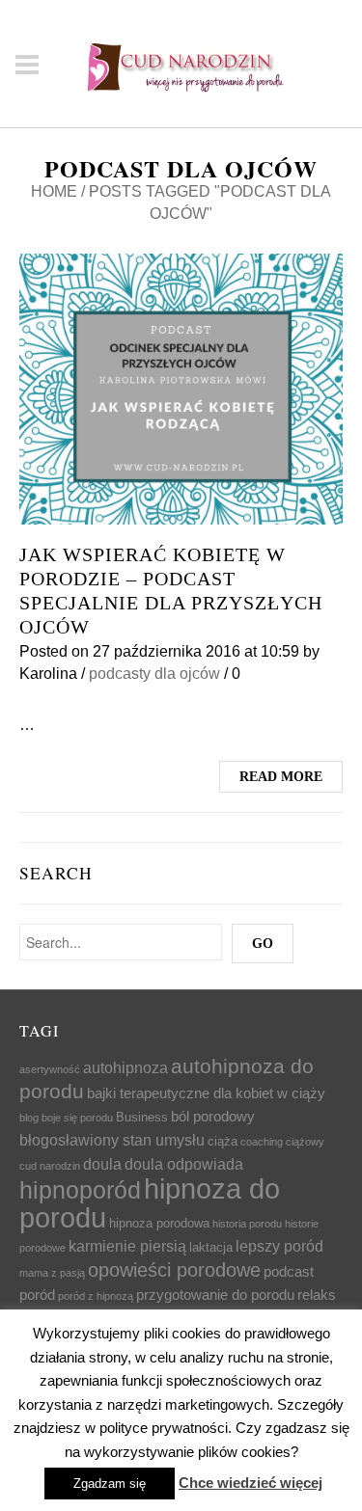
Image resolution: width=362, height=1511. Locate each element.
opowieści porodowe (174, 1270)
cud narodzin (49, 1166)
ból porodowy (213, 1116)
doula (102, 1164)
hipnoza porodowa (159, 1223)
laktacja (211, 1247)
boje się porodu (77, 1117)
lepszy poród (279, 1246)
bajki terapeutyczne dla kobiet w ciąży (206, 1093)
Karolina (48, 673)
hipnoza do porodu (149, 1203)
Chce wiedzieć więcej (250, 1482)
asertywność (49, 1069)
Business (142, 1117)
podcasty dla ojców (154, 673)
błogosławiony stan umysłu (112, 1139)
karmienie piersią (127, 1246)
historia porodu (247, 1223)
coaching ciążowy (282, 1141)
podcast (289, 1272)
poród (37, 1295)
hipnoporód (80, 1189)
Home (54, 191)
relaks (316, 1295)
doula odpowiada (184, 1164)
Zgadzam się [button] (109, 1483)
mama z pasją (52, 1273)
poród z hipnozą (95, 1296)
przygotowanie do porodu (215, 1295)
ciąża (222, 1141)
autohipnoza (125, 1067)
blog (29, 1117)
